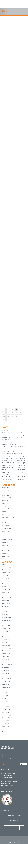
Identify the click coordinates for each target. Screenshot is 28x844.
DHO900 (5, 439)
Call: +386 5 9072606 (14, 815)
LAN (23, 451)
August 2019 (5, 704)
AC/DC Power (5, 497)
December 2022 (6, 650)
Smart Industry (7, 472)
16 (8, 419)
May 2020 (4, 698)
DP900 (22, 439)
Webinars (4, 556)
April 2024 (4, 611)
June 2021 (5, 670)
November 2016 (6, 726)
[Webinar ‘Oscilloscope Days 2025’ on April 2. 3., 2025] (14, 91)
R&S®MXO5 (6, 463)
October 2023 (5, 628)
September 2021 (6, 667)
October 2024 (5, 597)
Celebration (6, 435)
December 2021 (6, 662)
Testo (22, 474)
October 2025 (5, 572)
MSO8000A (6, 458)
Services (4, 548)
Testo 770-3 (6, 476)
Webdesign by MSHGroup (14, 842)
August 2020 (5, 692)
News (8, 12)
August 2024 (5, 603)
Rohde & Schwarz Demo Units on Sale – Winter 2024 (13, 348)
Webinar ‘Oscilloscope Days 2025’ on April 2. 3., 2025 (13, 98)
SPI (23, 472)
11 (8, 416)
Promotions (5, 542)
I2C (4, 449)
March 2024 (5, 614)
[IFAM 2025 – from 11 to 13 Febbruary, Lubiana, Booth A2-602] (14, 265)
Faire (22, 444)
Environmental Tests (7, 517)
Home (3, 12)
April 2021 (4, 673)
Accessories (5, 500)
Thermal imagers (6, 536)
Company (4, 487)
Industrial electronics (18, 449)
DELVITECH (21, 437)
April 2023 (4, 639)
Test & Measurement (9, 474)
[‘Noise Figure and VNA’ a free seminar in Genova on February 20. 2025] (14, 188)
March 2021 (5, 676)
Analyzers (4, 503)
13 (16, 416)
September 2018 (6, 717)
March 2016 (5, 731)
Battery (4, 506)
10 (4, 416)
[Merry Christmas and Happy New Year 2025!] (14, 301)
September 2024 (6, 600)
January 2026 (5, 567)
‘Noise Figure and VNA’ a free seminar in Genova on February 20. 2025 (13, 204)
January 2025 (5, 589)
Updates (4, 553)
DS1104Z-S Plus (7, 442)
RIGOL (22, 465)
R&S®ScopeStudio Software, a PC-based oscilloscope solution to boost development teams (13, 147)
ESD (3, 520)
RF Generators (6, 534)
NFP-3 (14, 458)
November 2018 (6, 712)
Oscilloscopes (5, 528)
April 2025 (4, 581)
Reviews (4, 545)
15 (4, 419)
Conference (6, 437)
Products (4, 495)
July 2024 (4, 606)
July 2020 (4, 695)
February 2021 (6, 678)
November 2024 (6, 595)
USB (21, 479)
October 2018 (5, 715)
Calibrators (5, 509)
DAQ (3, 511)
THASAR (15, 479)
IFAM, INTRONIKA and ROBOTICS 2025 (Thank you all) (14, 65)
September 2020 (6, 690)
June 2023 (5, 634)
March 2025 (5, 583)
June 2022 (5, 659)
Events (4, 493)
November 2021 (6, 664)
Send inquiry (14, 820)
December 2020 (6, 684)
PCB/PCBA (21, 458)
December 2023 (6, 623)
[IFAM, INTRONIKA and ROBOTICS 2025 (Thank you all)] (14, 55)
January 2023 (5, 648)
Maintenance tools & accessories (12, 453)
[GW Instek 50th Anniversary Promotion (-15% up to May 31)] (14, 21)
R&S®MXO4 (20, 460)
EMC (3, 514)
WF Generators (6, 539)
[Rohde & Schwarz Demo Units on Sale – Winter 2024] (14, 336)
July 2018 (4, 720)
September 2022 (6, 656)
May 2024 (4, 609)
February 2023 (6, 645)
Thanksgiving (7, 479)
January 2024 (5, 620)
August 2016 (5, 729)
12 (12, 416)
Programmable (7, 460)
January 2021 (5, 681)
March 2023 (5, 642)
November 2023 (6, 625)
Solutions (4, 550)
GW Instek (13, 446)
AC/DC (5, 430)
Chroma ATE (20, 435)
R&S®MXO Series (19, 463)
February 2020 (6, 701)
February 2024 (6, 617)
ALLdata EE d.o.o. (19, 430)
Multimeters (5, 525)
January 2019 (5, 709)
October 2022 (5, 653)
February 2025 (6, 586)
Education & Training (9, 444)
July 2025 (4, 575)
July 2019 (4, 706)
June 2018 (5, 723)
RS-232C (21, 467)
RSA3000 (6, 469)
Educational (5, 490)
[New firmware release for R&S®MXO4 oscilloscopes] (14, 228)
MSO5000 (6, 456)
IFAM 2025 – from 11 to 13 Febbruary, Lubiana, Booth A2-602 (13, 272)
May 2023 (4, 636)
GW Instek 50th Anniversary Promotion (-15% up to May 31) (13, 28)
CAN (23, 432)
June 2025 (5, 578)
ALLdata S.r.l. (7, 432)
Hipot (3, 522)
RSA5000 (21, 469)
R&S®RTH (6, 465)
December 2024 (6, 592)
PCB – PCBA (5, 531)
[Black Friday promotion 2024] (14, 378)
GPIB (5, 446)
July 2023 (4, 631)
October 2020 (5, 687)
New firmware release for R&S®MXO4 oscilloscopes (13, 239)
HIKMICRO (21, 446)
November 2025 (6, 569)
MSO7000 (21, 456)
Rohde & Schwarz (8, 467)
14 (20, 416)
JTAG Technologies (8, 451)
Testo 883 (21, 476)
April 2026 (4, 564)
